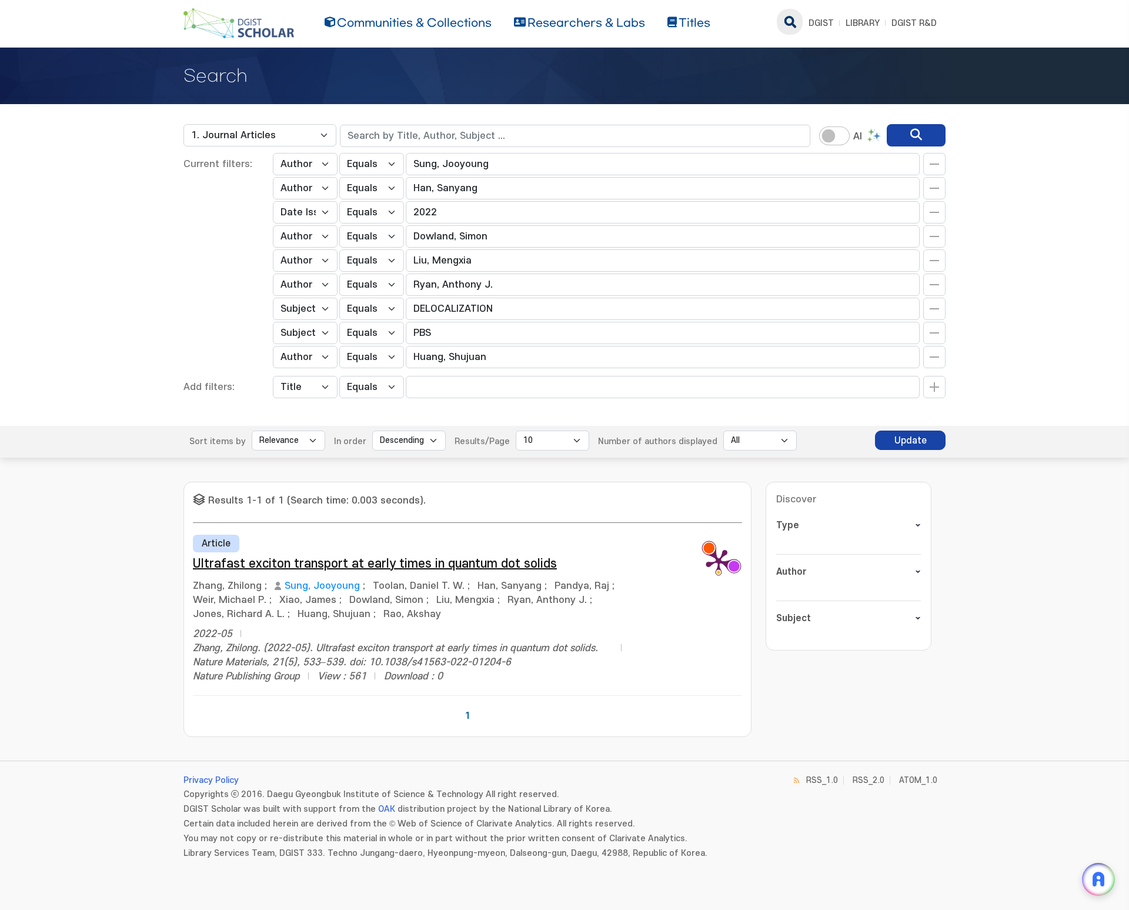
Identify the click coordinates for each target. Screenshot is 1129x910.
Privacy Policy (211, 780)
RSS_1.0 (822, 780)
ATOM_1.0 (918, 780)
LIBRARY (863, 23)
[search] (916, 135)
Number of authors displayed (657, 441)
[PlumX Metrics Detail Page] (718, 561)
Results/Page (482, 441)
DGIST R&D (914, 23)
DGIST (821, 23)
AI (857, 136)
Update (910, 440)
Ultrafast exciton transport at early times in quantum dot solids (375, 564)
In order (350, 441)
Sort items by (217, 441)
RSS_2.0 (868, 780)
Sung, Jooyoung (322, 586)
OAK (386, 809)
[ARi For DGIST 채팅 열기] (1098, 879)
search (790, 22)
